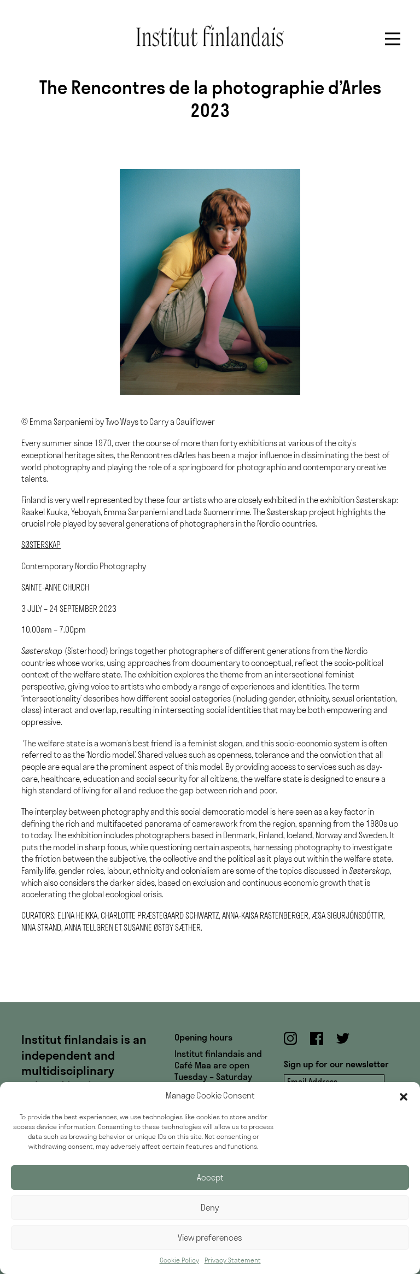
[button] (403, 1095)
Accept (210, 1177)
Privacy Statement (233, 1260)
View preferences (210, 1237)
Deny (210, 1207)
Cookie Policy (179, 1260)
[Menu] (392, 38)
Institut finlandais (210, 35)
